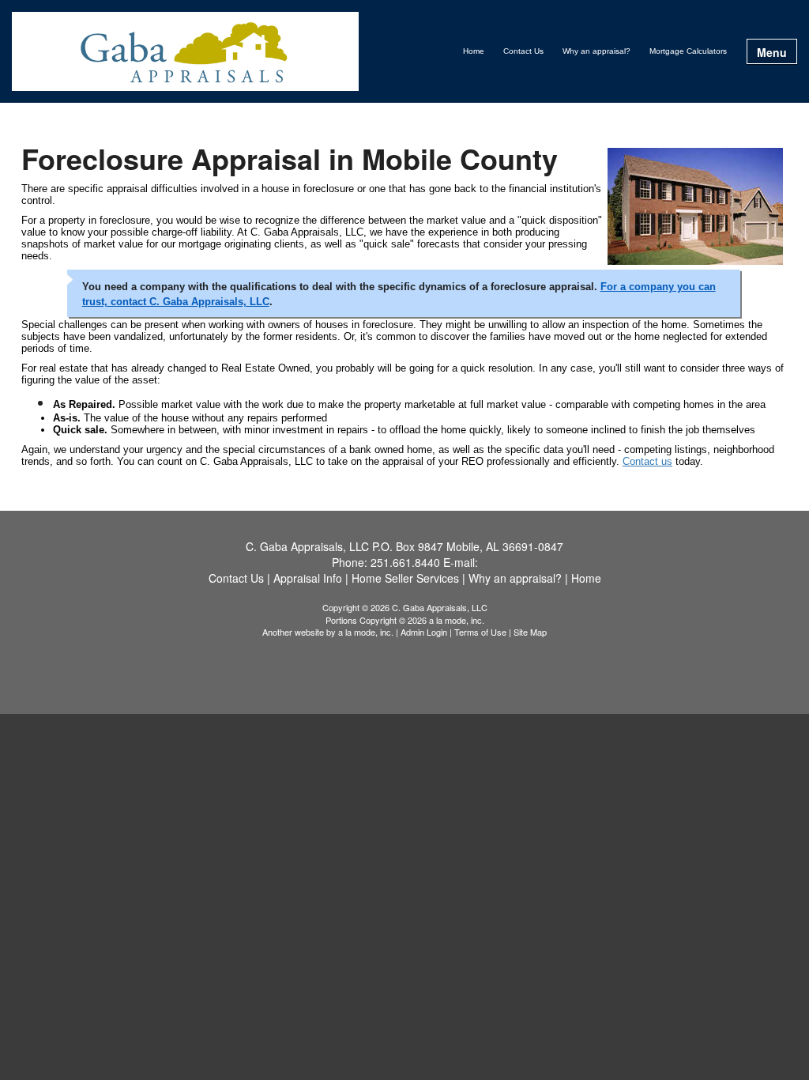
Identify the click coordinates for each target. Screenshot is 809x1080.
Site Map (530, 631)
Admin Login (424, 631)
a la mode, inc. (365, 631)
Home (473, 51)
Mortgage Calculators (688, 51)
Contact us (647, 461)
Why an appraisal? (596, 51)
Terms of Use (480, 631)
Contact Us (523, 51)
